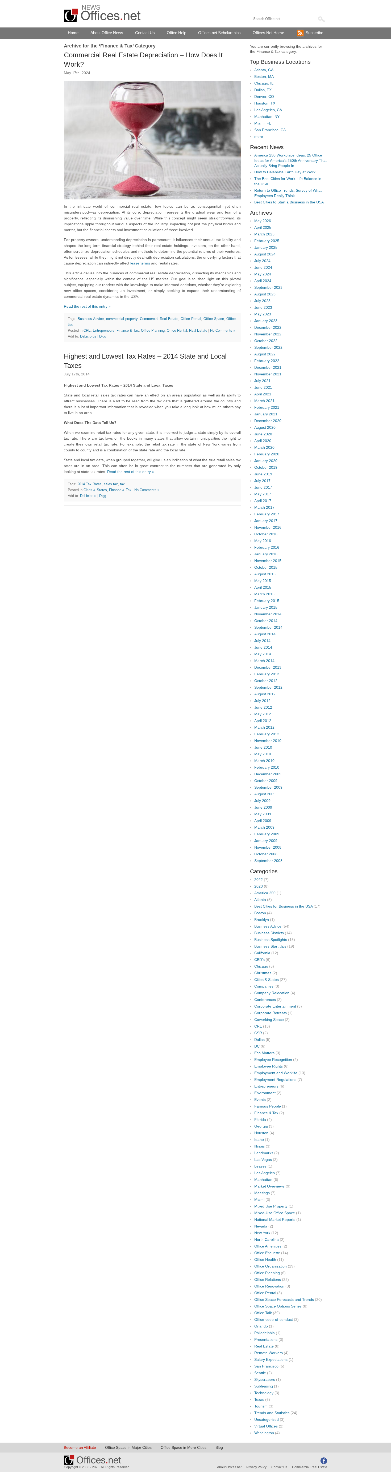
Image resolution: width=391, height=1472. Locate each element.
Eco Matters (264, 1053)
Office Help (176, 32)
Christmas (262, 973)
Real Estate (198, 330)
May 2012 (262, 714)
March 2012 (264, 727)
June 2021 (263, 387)
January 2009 (265, 841)
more (258, 136)
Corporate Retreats (270, 1013)
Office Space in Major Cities (129, 1447)
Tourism (261, 1406)
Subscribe (314, 32)
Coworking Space (269, 1019)
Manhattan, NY (267, 116)
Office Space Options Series (278, 1306)
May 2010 (262, 754)
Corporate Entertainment (275, 1006)
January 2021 (265, 414)
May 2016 (262, 541)
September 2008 (268, 861)
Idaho (259, 1139)
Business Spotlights (270, 939)
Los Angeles (264, 1173)
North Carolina (266, 1239)
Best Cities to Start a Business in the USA (289, 202)
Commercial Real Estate (159, 319)
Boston (260, 913)
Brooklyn (261, 919)
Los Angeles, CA (268, 110)
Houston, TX (264, 103)
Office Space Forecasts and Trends (284, 1299)
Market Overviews (269, 1186)
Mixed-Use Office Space (274, 1213)
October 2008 (265, 854)
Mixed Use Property (271, 1206)
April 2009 (262, 821)
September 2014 (268, 627)
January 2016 (265, 554)
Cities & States (95, 490)
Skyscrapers (264, 1379)
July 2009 (262, 801)
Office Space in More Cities (183, 1447)
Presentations (265, 1339)
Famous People (267, 1106)
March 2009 (264, 827)
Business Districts (269, 933)
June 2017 (263, 487)
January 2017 (265, 521)
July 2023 (262, 301)
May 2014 (262, 654)
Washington (264, 1433)
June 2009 (263, 807)
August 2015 (265, 574)
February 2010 (266, 767)
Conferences (265, 999)
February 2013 (266, 674)
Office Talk (263, 1313)
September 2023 (268, 287)
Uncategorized (266, 1419)
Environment (265, 1093)
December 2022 (267, 327)
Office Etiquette (267, 1253)
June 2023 (263, 307)
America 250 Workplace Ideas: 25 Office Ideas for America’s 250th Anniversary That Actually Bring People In (290, 160)
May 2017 (262, 494)
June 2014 (263, 647)
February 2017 (266, 514)
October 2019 (265, 467)
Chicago (261, 966)
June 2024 (263, 267)
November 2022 (267, 334)
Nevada (260, 1226)
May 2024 (262, 274)
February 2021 (266, 407)
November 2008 (267, 847)
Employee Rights (268, 1066)
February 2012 (266, 734)
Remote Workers (268, 1353)
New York (262, 1233)
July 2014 (262, 641)
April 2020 (262, 441)
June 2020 (263, 434)
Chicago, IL (263, 83)
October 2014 (265, 621)
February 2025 (266, 241)
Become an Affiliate (80, 1447)
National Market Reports (274, 1219)
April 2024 (262, 281)
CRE (87, 330)
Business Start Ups (270, 946)
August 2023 (265, 294)
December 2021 (267, 367)
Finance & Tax (128, 330)
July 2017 (262, 481)
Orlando (261, 1326)
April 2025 (262, 227)
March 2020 (264, 447)
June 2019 (263, 474)
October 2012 (265, 681)
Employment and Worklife (275, 1073)
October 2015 (265, 567)
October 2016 (265, 534)
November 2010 (267, 741)
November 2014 (267, 614)
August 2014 (265, 634)
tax (122, 484)
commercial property (122, 319)
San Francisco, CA (270, 130)
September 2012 (268, 687)
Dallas (259, 1039)
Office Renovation (269, 1286)
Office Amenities (267, 1246)
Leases (260, 1166)
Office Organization (270, 1266)
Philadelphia (264, 1333)
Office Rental (191, 319)
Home (73, 32)
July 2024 (262, 261)
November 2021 (267, 374)
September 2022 (268, 347)
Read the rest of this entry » (87, 306)
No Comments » (222, 330)
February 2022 (266, 361)
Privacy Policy (256, 1467)
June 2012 (263, 707)
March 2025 (264, 234)
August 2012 (265, 694)
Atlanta (260, 899)
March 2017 (264, 507)
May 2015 (262, 581)
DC (257, 1046)
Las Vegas (263, 1159)
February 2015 (266, 601)
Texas (259, 1399)
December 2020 (267, 421)
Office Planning (153, 330)
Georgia (261, 1126)
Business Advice (91, 319)
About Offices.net (229, 1467)
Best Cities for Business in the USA (283, 906)
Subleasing (263, 1386)
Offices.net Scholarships (219, 32)
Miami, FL (262, 123)
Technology (263, 1393)
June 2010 (263, 747)
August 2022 (265, 354)
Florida (260, 1119)
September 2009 (268, 787)
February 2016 (266, 547)
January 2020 (265, 461)
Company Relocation (271, 993)
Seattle (260, 1373)
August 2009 (265, 794)
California (262, 953)
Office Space (213, 319)
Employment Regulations (275, 1079)
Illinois (259, 1146)
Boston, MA (264, 76)
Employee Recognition (273, 1059)
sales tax (111, 484)
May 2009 (262, 814)
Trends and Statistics (271, 1413)
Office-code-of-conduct (273, 1319)
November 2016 (267, 527)
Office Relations (267, 1279)
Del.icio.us (88, 336)
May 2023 (262, 314)
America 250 (265, 893)
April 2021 (262, 394)
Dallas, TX (263, 90)
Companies (263, 986)
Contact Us (145, 32)
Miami (259, 1199)
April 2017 (262, 501)
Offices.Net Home (268, 32)
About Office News (106, 32)
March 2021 (264, 401)
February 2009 (266, 834)
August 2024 (265, 254)
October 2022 (265, 341)
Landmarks (263, 1153)
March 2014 (264, 661)
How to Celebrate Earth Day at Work (284, 172)
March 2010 (264, 761)
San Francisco (266, 1366)
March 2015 (264, 594)
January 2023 (265, 321)
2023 (258, 886)
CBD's (259, 959)
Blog (219, 1447)
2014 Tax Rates (89, 484)
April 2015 (262, 587)
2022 (258, 879)
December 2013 (267, 667)
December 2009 (267, 774)
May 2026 (262, 221)
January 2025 (265, 247)
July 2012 (262, 701)
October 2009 (265, 781)
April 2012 (262, 721)
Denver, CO (264, 96)
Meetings (262, 1193)
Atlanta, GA (263, 70)
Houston (261, 1133)
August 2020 (265, 427)
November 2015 (267, 561)
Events (260, 1099)
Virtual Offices (266, 1426)
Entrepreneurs (103, 330)
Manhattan (263, 1179)
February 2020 (266, 454)
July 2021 (262, 381)
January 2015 (265, 607)
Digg (102, 336)
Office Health (265, 1259)
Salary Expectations (271, 1359)
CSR (258, 1033)
